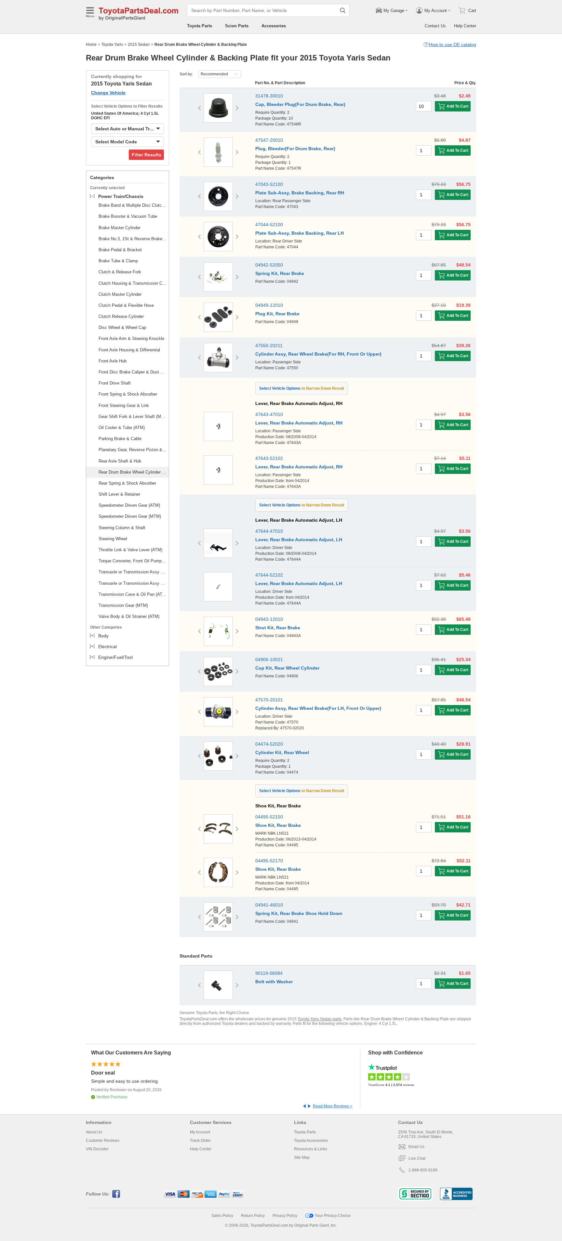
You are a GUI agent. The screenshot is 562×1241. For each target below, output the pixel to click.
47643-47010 (269, 414)
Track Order (200, 1140)
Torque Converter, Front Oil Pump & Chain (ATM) (133, 560)
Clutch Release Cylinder (121, 316)
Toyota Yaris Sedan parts (319, 1019)
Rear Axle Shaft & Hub (120, 461)
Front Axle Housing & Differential (129, 349)
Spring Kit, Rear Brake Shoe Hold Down (298, 913)
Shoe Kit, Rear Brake (278, 825)
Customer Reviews (102, 1140)
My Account (200, 1132)
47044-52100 (269, 224)
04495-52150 (269, 816)
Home (91, 44)
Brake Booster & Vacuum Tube (128, 216)
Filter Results (146, 154)
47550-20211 (269, 345)
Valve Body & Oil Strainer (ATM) (129, 616)
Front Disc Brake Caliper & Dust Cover (133, 372)
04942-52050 (269, 265)
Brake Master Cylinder (119, 227)
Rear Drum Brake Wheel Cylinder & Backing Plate (133, 472)
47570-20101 (269, 699)
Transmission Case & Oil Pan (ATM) (133, 594)
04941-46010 (269, 905)
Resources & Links (310, 1149)
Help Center (465, 25)
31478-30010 (269, 95)
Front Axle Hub (113, 361)
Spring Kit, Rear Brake (279, 273)
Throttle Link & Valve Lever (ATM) (130, 549)
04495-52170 (269, 860)
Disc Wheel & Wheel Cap (122, 327)
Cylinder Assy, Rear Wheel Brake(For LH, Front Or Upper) (318, 708)
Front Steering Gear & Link (124, 405)
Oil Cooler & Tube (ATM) (122, 427)
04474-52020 (269, 744)
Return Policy (253, 1215)
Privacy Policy (285, 1215)
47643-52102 (269, 458)
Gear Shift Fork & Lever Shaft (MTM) (133, 416)
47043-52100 (269, 184)
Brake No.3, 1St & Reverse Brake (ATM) (133, 238)
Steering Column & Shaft (122, 527)
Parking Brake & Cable (120, 438)
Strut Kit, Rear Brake (277, 627)
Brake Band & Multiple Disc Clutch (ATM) (133, 205)
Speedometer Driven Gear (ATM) (129, 505)
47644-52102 (269, 575)
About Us (94, 1132)
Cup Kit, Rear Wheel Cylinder (287, 668)
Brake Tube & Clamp (118, 260)
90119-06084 (269, 973)
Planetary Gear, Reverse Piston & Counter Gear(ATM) (133, 449)
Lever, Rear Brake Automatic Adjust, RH (298, 422)
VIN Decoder (97, 1149)
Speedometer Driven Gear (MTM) (130, 516)
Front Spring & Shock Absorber (128, 394)
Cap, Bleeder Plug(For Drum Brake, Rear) (300, 104)
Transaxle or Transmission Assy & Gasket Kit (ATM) (133, 571)
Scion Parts (236, 25)
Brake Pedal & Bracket (120, 249)
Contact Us (435, 25)
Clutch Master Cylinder (120, 294)
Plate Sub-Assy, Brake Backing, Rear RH (299, 192)
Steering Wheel (113, 538)
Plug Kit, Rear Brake (277, 313)
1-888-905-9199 (422, 1170)
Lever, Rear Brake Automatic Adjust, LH (298, 539)
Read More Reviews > (332, 1106)
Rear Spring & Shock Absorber (127, 483)
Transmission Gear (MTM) (123, 605)
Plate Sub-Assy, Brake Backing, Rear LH (299, 233)
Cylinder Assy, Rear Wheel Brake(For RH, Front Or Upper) (318, 354)
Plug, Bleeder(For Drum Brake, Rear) (295, 148)
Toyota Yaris (112, 44)
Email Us (416, 1146)
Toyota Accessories (311, 1140)
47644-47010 (269, 531)
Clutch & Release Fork (120, 271)
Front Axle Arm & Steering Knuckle (131, 338)
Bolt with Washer (274, 981)
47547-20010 (269, 140)
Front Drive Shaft (115, 383)
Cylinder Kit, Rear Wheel (282, 752)
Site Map (302, 1157)
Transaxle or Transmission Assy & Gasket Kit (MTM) (133, 583)
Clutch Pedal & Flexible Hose (126, 305)
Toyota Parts (199, 25)
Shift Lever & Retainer (119, 494)
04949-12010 (269, 305)
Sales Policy (222, 1215)
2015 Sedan (139, 44)
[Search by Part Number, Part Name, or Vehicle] (343, 10)
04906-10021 (269, 659)
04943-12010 (269, 619)
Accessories (273, 25)
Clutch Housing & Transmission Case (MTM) (133, 283)
